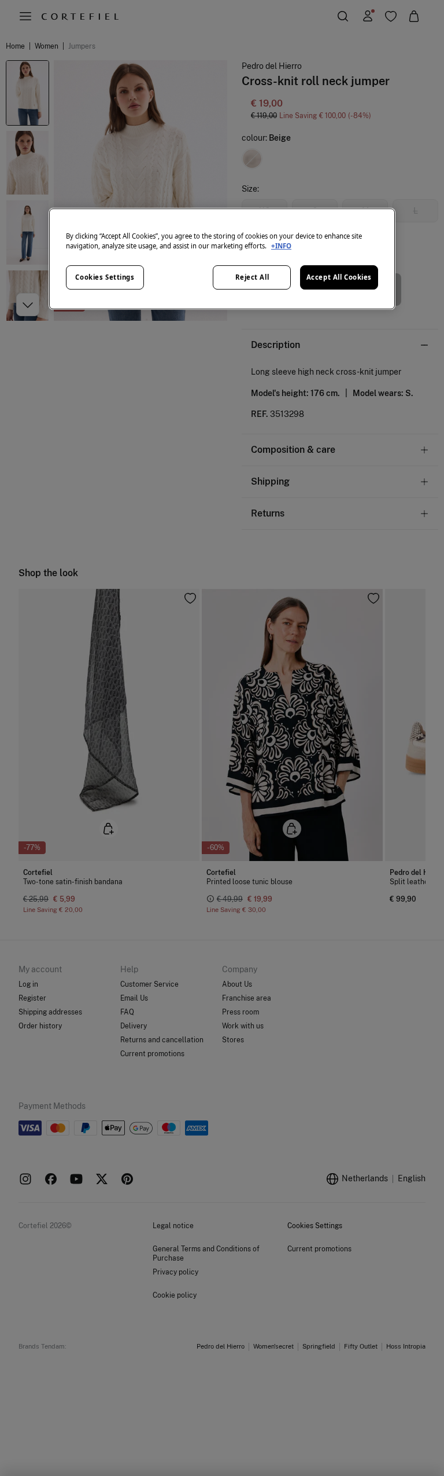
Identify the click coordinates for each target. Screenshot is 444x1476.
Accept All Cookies (339, 277)
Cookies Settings (104, 277)
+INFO (281, 246)
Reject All (252, 277)
